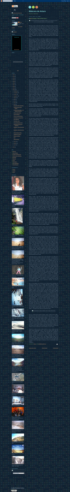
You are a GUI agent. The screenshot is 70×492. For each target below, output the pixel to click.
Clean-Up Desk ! (16, 139)
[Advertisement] (36, 483)
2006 (14, 86)
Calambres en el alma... (17, 134)
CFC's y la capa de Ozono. (18, 116)
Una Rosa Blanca (16, 114)
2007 (14, 84)
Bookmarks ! (15, 161)
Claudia (14, 170)
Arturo (21, 22)
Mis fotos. (14, 151)
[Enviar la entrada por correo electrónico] (57, 344)
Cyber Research (15, 164)
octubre (15, 94)
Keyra (14, 172)
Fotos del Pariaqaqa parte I (18, 122)
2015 (14, 79)
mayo (15, 102)
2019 (14, 76)
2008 (14, 83)
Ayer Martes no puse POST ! (18, 117)
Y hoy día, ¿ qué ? (17, 121)
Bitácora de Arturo (37, 11)
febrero (15, 143)
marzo (15, 141)
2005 (14, 88)
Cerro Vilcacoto (16, 119)
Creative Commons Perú (17, 154)
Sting (18, 70)
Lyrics (14, 160)
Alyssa (14, 169)
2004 (14, 89)
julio (14, 99)
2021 (14, 74)
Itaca (14, 137)
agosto (15, 97)
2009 (14, 81)
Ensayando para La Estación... (19, 105)
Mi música (14, 157)
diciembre (15, 91)
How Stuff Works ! (16, 163)
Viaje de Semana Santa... (18, 132)
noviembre (16, 92)
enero (15, 144)
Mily (13, 193)
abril (14, 104)
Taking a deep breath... (17, 112)
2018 (14, 78)
